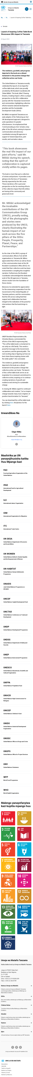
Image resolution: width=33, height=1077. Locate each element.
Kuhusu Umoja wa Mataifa (9, 986)
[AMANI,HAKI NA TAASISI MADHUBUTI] (24, 927)
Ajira (2, 1031)
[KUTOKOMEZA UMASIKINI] (8, 818)
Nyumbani (4, 17)
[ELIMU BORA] (24, 834)
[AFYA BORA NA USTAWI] (8, 834)
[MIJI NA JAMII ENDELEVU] (8, 896)
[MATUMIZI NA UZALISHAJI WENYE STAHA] (24, 896)
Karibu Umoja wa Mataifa (10, 2)
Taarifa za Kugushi (5, 1068)
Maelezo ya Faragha (6, 1070)
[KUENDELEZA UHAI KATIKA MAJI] (24, 912)
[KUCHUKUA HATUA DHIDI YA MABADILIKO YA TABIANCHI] (8, 912)
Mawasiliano (4, 1064)
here (11, 403)
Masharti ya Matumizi (6, 1074)
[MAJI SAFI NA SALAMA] (24, 849)
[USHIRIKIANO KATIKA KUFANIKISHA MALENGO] (8, 943)
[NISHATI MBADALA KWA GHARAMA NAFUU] (8, 865)
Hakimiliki (3, 1066)
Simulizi (8, 17)
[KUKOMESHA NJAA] (24, 818)
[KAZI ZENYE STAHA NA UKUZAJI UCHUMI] (24, 865)
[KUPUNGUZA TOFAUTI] (24, 880)
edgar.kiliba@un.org (16, 439)
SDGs (3, 996)
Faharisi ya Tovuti (5, 1072)
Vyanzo (3, 1023)
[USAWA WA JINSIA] (8, 849)
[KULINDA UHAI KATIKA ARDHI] (8, 927)
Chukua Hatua (5, 1005)
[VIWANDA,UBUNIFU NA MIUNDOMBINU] (8, 880)
